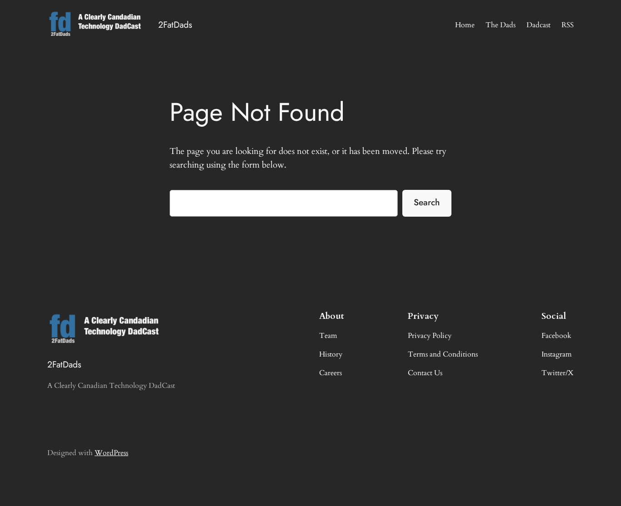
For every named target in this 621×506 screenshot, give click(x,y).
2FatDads (175, 24)
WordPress (111, 453)
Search (427, 202)
